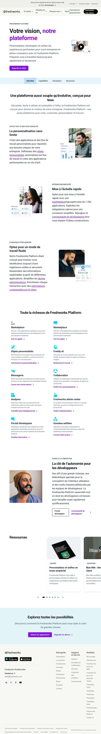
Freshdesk (90, 691)
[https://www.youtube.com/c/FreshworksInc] (20, 682)
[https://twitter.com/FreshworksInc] (11, 682)
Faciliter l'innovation (19, 437)
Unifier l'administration (62, 411)
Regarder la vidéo (19, 68)
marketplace (58, 202)
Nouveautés (91, 657)
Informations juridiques (11, 728)
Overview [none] (30, 81)
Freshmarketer (92, 708)
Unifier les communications (64, 387)
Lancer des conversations (21, 385)
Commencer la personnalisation (24, 363)
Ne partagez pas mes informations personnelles (18, 732)
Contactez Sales (84, 4)
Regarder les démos (62, 635)
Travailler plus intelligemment (23, 411)
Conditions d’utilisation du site (45, 728)
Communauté (76, 681)
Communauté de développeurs (78, 512)
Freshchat (90, 694)
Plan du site (63, 732)
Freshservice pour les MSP (91, 666)
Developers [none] (57, 81)
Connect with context (61, 435)
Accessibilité (44, 732)
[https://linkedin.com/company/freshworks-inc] (6, 682)
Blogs (58, 681)
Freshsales (90, 698)
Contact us (9, 673)
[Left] (38, 597)
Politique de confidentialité (27, 728)
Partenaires (60, 674)
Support (74, 659)
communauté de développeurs (68, 216)
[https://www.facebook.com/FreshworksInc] (15, 682)
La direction (60, 660)
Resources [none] (70, 81)
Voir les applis (16, 339)
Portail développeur (60, 512)
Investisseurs (60, 664)
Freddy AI (90, 718)
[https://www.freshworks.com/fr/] (11, 11)
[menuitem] (73, 4)
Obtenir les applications (40, 635)
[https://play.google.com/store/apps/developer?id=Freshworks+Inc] (11, 659)
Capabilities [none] (43, 81)
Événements (60, 678)
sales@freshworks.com (13, 676)
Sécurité (36, 732)
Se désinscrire (54, 732)
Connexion (94, 4)
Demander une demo (89, 11)
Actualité (59, 685)
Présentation (60, 657)
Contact (59, 688)
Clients (58, 671)
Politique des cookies (61, 728)
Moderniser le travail (61, 363)
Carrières (59, 667)
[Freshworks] (24, 652)
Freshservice (91, 660)
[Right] (63, 597)
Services (74, 669)
